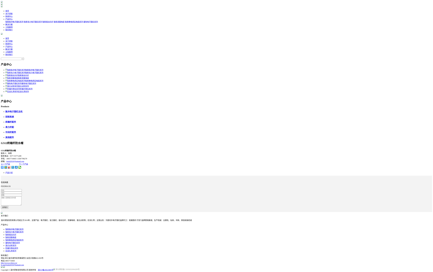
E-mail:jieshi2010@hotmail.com (12, 265)
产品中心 (9, 19)
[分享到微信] (19, 167)
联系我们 (9, 30)
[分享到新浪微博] (9, 167)
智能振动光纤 (47, 22)
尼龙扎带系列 (10, 251)
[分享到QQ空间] (5, 167)
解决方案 (9, 24)
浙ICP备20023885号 (45, 270)
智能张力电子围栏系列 (33, 22)
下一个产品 (23, 164)
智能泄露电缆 (59, 22)
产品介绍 (9, 173)
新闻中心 (9, 16)
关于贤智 (9, 14)
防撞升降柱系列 (11, 248)
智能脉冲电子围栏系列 (14, 22)
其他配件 (9, 137)
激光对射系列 (10, 245)
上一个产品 (5, 164)
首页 (7, 11)
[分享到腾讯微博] (12, 167)
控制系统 (9, 117)
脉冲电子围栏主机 (14, 111)
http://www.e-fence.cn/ (9, 263)
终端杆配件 (10, 122)
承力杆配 (9, 127)
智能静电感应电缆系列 (74, 22)
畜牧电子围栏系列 (90, 22)
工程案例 (9, 27)
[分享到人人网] (16, 167)
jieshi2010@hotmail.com (15, 161)
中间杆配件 (10, 132)
